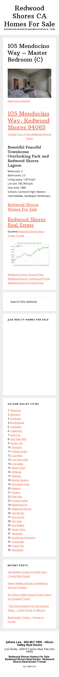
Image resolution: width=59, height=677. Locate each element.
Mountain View (20, 484)
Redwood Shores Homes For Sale (23, 207)
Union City (18, 546)
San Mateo (18, 525)
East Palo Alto (18, 439)
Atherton (15, 410)
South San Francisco (23, 537)
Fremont (17, 447)
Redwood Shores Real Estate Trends (33, 660)
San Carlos (18, 517)
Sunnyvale (18, 541)
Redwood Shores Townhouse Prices (29, 278)
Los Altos (17, 455)
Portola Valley (20, 500)
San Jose (17, 521)
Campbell (15, 427)
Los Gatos (17, 463)
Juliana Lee (13, 642)
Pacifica (16, 492)
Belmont (15, 414)
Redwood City (20, 505)
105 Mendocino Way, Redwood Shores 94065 (29, 120)
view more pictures (19, 101)
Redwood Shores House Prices (26, 274)
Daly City (15, 435)
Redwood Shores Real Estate (26, 222)
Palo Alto (17, 496)
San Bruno (18, 513)
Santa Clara (18, 529)
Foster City (16, 443)
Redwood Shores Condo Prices (26, 283)
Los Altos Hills (20, 459)
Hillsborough (19, 451)
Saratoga (17, 533)
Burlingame (17, 422)
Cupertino (16, 431)
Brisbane (15, 418)
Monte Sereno (20, 480)
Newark (16, 488)
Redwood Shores (21, 509)
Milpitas (16, 476)
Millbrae (16, 472)
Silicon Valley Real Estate (35, 643)
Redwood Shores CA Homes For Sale (29, 16)
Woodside (17, 550)
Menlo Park (18, 468)
